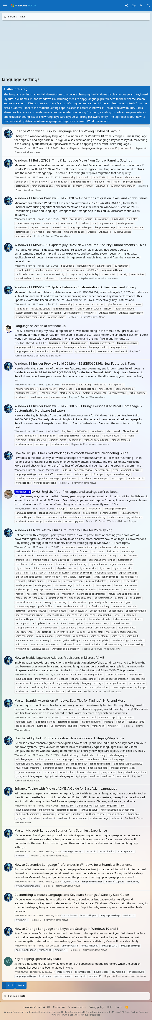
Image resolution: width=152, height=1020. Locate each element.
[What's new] (141, 5)
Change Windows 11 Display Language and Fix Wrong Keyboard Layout (67, 131)
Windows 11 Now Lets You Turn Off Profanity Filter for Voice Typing (63, 530)
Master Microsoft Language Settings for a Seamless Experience (60, 830)
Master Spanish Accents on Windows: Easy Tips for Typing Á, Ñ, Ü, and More (69, 700)
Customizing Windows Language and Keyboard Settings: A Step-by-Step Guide (71, 894)
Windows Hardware (135, 976)
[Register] (133, 5)
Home (118, 1007)
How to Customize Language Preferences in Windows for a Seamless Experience (73, 864)
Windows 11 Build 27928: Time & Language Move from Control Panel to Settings (73, 160)
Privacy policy (96, 1007)
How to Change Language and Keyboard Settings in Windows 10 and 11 (67, 928)
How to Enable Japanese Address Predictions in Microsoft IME (59, 657)
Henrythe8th (21, 508)
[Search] (148, 5)
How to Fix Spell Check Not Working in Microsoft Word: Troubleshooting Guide (71, 453)
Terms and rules (76, 1007)
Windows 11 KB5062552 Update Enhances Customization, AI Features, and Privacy (75, 287)
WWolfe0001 (21, 972)
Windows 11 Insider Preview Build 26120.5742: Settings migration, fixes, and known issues (81, 198)
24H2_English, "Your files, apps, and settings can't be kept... (68, 491)
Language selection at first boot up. (40, 326)
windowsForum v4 (35, 1007)
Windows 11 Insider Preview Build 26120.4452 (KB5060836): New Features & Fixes (74, 363)
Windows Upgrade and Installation (42, 355)
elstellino (19, 343)
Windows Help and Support (122, 521)
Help (109, 1007)
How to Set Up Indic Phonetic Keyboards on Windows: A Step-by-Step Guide (69, 738)
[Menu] (5, 5)
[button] (48, 1007)
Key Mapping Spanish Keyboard (37, 959)
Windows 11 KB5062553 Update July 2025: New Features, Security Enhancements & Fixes (80, 245)
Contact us (59, 1007)
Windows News (31, 152)
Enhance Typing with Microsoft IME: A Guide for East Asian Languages (65, 788)
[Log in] (126, 5)
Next (19, 985)
